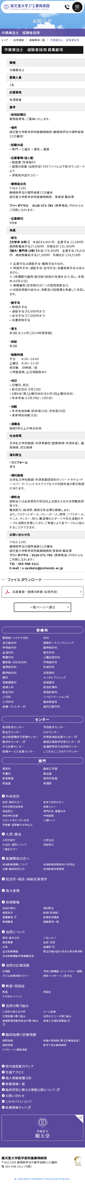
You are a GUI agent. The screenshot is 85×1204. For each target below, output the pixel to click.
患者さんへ (49, 806)
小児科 (6, 697)
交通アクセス (14, 1072)
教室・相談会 (15, 985)
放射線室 (8, 778)
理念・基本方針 (11, 937)
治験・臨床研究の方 (13, 869)
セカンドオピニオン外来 (15, 820)
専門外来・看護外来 (54, 811)
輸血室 (47, 773)
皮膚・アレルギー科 (14, 706)
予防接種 (48, 815)
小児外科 (8, 702)
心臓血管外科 (51, 657)
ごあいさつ (49, 937)
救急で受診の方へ (53, 802)
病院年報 (7, 1045)
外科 (46, 638)
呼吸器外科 (50, 662)
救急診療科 (50, 687)
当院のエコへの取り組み (57, 1016)
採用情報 (13, 902)
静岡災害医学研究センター (60, 742)
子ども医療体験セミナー (16, 975)
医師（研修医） (51, 912)
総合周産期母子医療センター (20, 737)
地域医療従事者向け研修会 (59, 864)
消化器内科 (9, 643)
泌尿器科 (49, 673)
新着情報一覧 (15, 1084)
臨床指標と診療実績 (21, 1034)
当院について (16, 931)
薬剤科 (6, 768)
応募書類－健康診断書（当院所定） (35, 592)
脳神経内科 (9, 673)
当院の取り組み (17, 1005)
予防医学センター (54, 727)
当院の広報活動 (18, 965)
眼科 (5, 677)
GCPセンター (51, 732)
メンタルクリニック (54, 677)
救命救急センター (13, 727)
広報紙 (6, 971)
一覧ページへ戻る (42, 607)
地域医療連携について (15, 864)
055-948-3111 (14, 1166)
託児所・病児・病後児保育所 (26, 878)
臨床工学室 (50, 768)
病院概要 (7, 942)
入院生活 (48, 840)
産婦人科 (8, 687)
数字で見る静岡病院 (54, 1045)
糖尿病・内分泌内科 (14, 662)
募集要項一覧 (51, 921)
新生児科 (8, 692)
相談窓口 (7, 811)
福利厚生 (48, 908)
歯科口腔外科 (51, 706)
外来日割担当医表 (13, 806)
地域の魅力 (9, 908)
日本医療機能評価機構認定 (18, 956)
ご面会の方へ (10, 849)
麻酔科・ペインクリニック (58, 643)
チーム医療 (49, 1011)
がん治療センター (13, 746)
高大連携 (13, 890)
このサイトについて (18, 1101)
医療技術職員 (51, 917)
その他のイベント (12, 996)
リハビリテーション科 (56, 697)
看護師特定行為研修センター (61, 746)
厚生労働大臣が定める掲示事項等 (63, 951)
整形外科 (49, 652)
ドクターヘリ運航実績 (14, 1049)
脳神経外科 (50, 647)
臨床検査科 (50, 702)
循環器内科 (9, 667)
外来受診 (13, 796)
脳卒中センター (12, 742)
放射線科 (49, 682)
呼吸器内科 (9, 647)
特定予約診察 (10, 815)
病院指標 (7, 1040)
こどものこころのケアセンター (61, 751)
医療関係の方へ (18, 858)
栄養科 (6, 773)
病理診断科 (50, 692)
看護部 (47, 783)
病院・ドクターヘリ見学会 (57, 975)
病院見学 (7, 912)
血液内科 (8, 652)
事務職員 (7, 921)
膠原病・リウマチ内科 (15, 638)
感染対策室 (50, 778)
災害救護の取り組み (14, 1016)
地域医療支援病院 (53, 869)
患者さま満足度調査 (55, 1020)
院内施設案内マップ (19, 1066)
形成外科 (49, 667)
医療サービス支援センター (18, 751)
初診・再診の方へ (12, 802)
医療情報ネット (16, 1107)
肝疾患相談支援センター (58, 737)
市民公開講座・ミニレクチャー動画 (62, 971)
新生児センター (11, 732)
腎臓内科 (8, 657)
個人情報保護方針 (18, 1078)
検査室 (6, 783)
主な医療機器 (10, 951)
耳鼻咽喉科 (9, 682)
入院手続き (8, 840)
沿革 (5, 946)
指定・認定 (49, 942)
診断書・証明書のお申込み (17, 824)
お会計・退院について (14, 844)
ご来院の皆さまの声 (13, 1011)
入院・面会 (13, 834)
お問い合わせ (15, 1095)
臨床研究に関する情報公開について (31, 1089)
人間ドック (49, 820)
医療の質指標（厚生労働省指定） (61, 1040)
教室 (5, 991)
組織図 (47, 946)
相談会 (47, 991)
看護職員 (8, 917)
